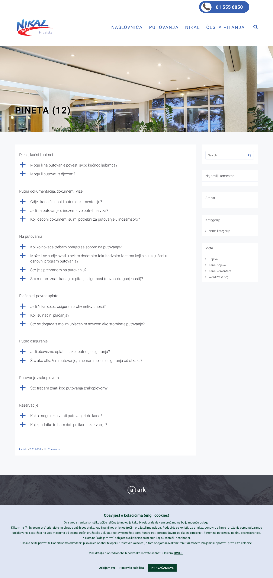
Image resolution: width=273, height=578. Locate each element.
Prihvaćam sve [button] (162, 567)
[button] (105, 165)
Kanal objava (217, 265)
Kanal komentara (220, 271)
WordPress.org (218, 277)
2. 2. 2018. (35, 449)
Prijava (213, 259)
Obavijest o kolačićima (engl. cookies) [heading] (136, 515)
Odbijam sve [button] (107, 567)
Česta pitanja (225, 27)
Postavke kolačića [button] (131, 567)
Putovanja (164, 27)
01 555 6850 (229, 7)
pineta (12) (43, 110)
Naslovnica (127, 27)
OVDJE (178, 553)
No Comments (52, 449)
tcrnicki (23, 449)
